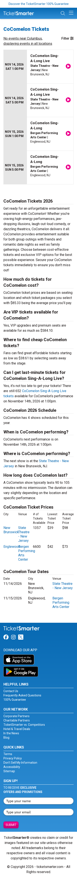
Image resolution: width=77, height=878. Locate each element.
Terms (7, 754)
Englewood (11, 547)
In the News (11, 733)
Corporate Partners (16, 716)
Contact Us (10, 691)
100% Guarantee (14, 699)
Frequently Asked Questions (22, 695)
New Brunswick (11, 530)
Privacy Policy (12, 758)
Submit (11, 825)
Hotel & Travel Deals (16, 729)
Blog (6, 737)
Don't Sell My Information (20, 762)
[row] (38, 67)
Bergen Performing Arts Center (60, 602)
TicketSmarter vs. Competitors (24, 724)
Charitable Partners (16, 720)
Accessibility (11, 767)
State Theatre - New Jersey (24, 534)
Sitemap (9, 771)
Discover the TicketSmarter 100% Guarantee (39, 4)
